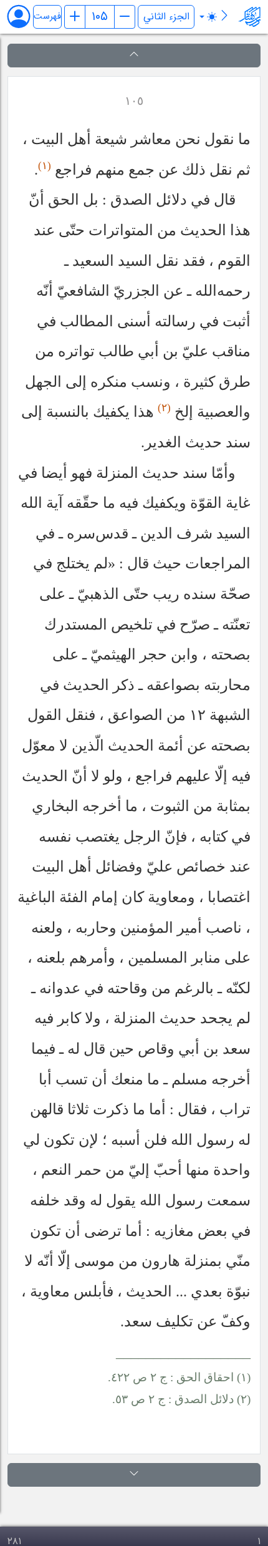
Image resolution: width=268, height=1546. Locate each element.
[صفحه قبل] (74, 17)
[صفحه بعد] (124, 17)
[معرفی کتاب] (224, 17)
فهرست (47, 16)
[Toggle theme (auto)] (208, 17)
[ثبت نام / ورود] (25, 16)
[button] (134, 55)
